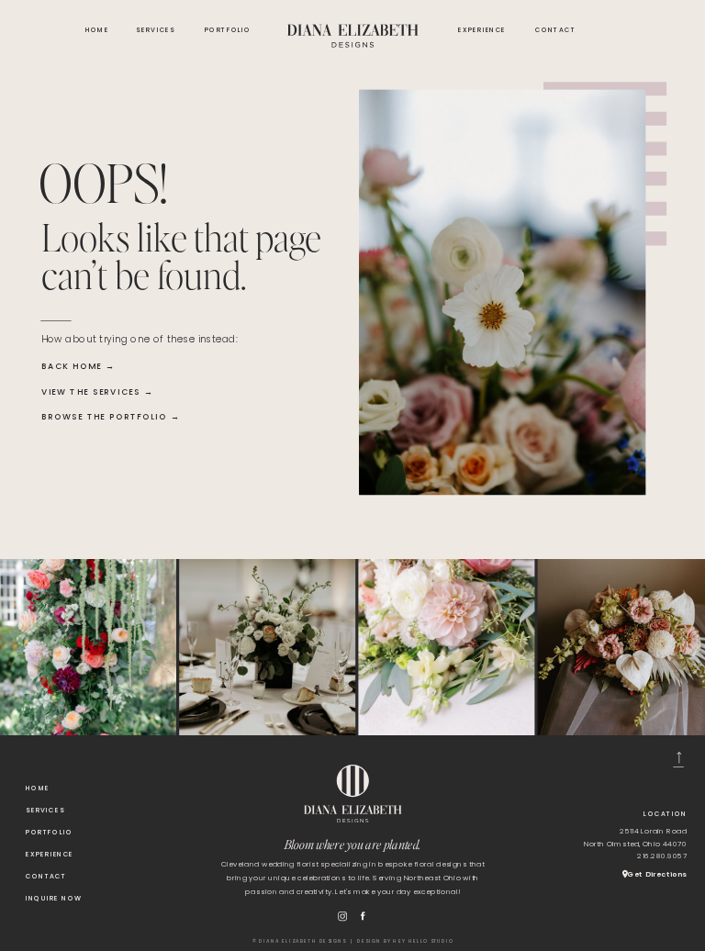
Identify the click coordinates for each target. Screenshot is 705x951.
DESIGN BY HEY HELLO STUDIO (405, 940)
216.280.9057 (662, 856)
